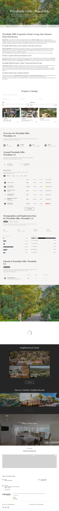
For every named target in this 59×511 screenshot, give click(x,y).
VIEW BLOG (29, 382)
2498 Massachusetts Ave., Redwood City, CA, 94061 (13, 278)
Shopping (14, 175)
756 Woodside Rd (10, 200)
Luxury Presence (10, 504)
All (5, 175)
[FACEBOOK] (3, 507)
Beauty (22, 175)
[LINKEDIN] (8, 507)
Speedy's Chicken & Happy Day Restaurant (12, 198)
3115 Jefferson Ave (10, 187)
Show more (29, 208)
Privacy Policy (40, 504)
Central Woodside (39, 40)
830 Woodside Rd (10, 195)
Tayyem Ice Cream (10, 182)
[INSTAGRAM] (6, 507)
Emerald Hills (52, 40)
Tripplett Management (10, 194)
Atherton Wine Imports (11, 190)
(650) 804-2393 (43, 480)
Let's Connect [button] (29, 436)
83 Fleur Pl (9, 191)
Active (18, 175)
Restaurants (9, 175)
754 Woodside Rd (10, 204)
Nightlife (26, 175)
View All (29, 410)
